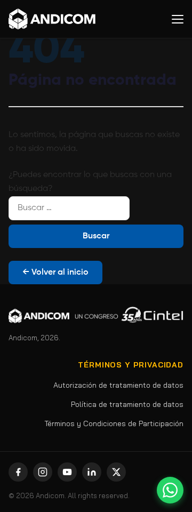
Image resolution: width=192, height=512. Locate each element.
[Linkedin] (91, 472)
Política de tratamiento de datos (127, 404)
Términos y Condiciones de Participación (113, 423)
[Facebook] (18, 472)
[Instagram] (42, 472)
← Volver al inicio (55, 272)
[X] (116, 472)
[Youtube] (67, 472)
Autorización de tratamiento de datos (118, 385)
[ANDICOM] (52, 19)
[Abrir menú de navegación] (177, 19)
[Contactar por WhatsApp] (170, 490)
